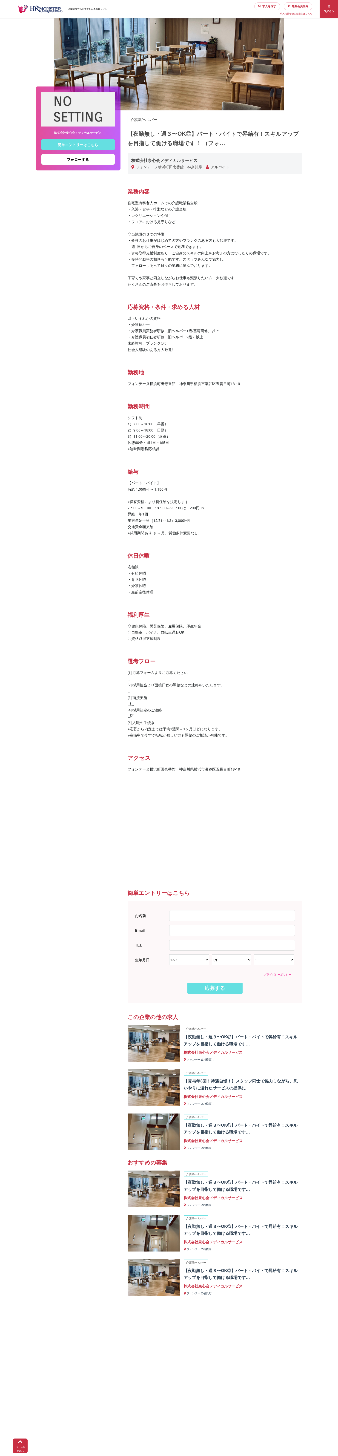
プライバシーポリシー (277, 974)
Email (140, 930)
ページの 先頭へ (20, 1449)
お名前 (140, 915)
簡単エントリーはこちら (78, 144)
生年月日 (142, 959)
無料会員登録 (300, 6)
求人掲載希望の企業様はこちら (296, 13)
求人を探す (269, 6)
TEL (138, 945)
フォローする (78, 159)
